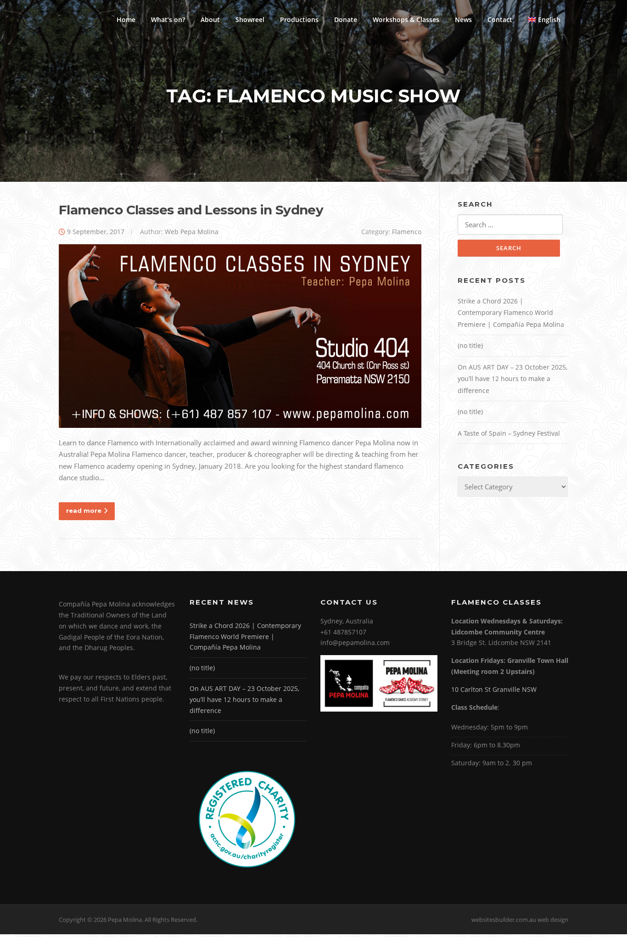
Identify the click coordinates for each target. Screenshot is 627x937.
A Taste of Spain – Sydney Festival (509, 433)
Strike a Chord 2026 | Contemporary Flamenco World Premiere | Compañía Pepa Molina (511, 313)
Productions (299, 19)
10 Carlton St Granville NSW (494, 689)
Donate (345, 19)
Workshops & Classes (406, 19)
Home (126, 19)
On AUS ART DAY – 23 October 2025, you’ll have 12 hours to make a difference (512, 379)
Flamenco (406, 231)
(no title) (470, 345)
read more (83, 510)
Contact (499, 19)
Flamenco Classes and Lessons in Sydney (191, 210)
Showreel (249, 19)
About (210, 19)
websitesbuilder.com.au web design (519, 919)
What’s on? (168, 19)
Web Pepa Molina (191, 231)
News (463, 19)
